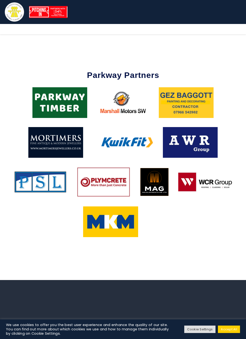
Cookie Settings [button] (200, 329)
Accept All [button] (229, 329)
